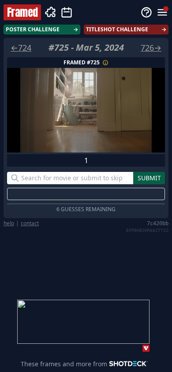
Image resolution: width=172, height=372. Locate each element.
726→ (151, 47)
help (9, 223)
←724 (21, 47)
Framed (22, 12)
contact (30, 223)
